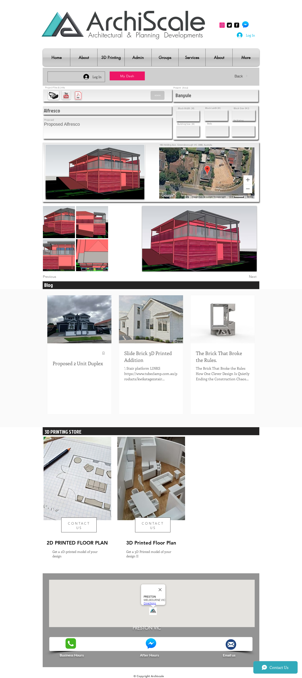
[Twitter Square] (229, 25)
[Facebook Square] (236, 25)
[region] (77, 504)
